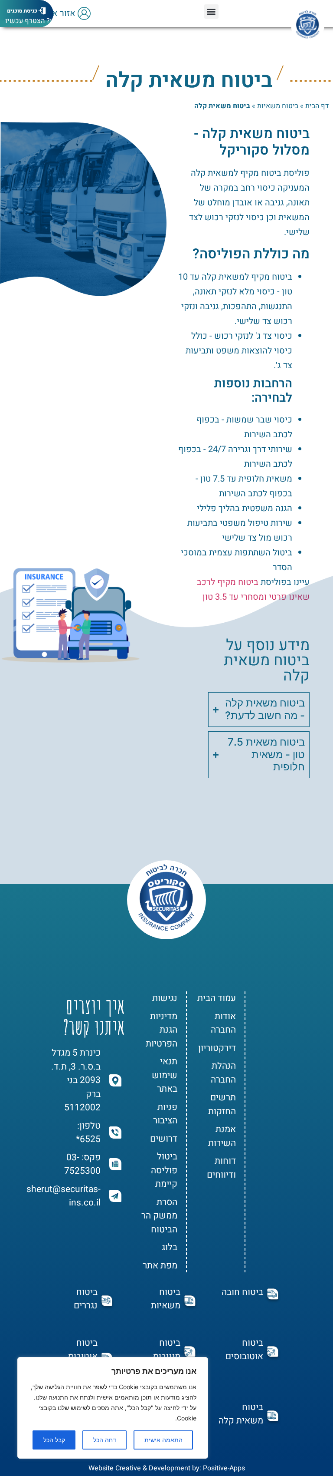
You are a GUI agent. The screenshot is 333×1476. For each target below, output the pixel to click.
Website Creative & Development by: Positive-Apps (166, 1468)
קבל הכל (54, 1439)
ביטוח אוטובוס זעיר (83, 1356)
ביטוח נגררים (86, 1298)
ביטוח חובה (242, 1292)
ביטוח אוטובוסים (244, 1349)
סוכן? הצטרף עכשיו (33, 21)
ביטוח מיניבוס (166, 1349)
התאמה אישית (163, 1439)
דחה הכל (104, 1439)
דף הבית (317, 106)
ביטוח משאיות (277, 106)
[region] (112, 1408)
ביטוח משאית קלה (241, 1413)
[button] (211, 11)
